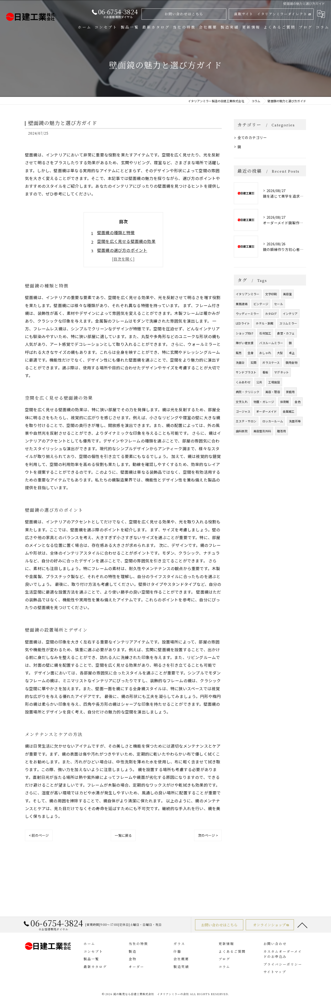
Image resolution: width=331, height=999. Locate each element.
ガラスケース (271, 362)
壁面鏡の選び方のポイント (122, 250)
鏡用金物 (292, 362)
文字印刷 (271, 294)
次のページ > (208, 835)
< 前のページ (39, 835)
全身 (250, 353)
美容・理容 (272, 392)
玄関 (253, 362)
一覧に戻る (123, 835)
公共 (259, 382)
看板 (265, 372)
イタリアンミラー (248, 294)
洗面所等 (295, 421)
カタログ (271, 313)
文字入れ (242, 402)
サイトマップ (274, 971)
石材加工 (265, 333)
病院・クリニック (248, 392)
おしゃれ (265, 353)
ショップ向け (244, 333)
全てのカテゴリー (252, 137)
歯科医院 (242, 431)
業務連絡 (242, 304)
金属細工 (289, 411)
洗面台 (240, 362)
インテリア (290, 313)
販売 (239, 353)
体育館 (284, 402)
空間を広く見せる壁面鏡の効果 (126, 241)
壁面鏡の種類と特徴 (116, 232)
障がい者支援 (244, 343)
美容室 (287, 294)
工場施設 (274, 382)
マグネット (281, 372)
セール (278, 304)
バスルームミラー (271, 343)
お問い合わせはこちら (184, 13)
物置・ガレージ (263, 402)
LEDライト (243, 323)
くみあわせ (243, 382)
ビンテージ (260, 304)
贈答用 (281, 431)
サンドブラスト (246, 372)
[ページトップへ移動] (302, 925)
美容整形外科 (262, 431)
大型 (280, 353)
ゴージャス (243, 411)
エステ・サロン (246, 421)
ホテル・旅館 (264, 323)
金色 (297, 402)
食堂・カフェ (286, 333)
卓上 (292, 353)
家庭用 (290, 392)
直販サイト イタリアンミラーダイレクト (270, 13)
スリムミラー (288, 323)
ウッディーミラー (247, 313)
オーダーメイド (266, 411)
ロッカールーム (272, 421)
